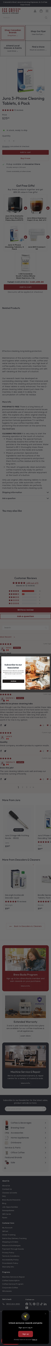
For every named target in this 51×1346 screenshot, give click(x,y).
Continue (13, 681)
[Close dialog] (48, 658)
